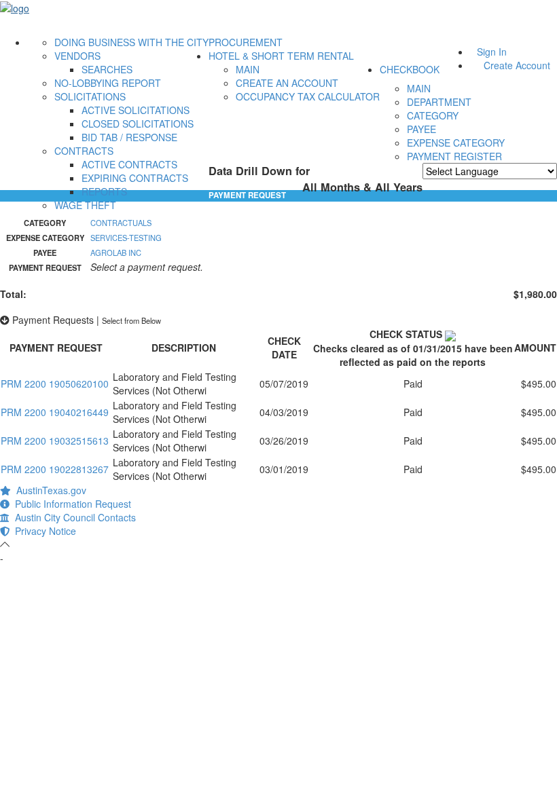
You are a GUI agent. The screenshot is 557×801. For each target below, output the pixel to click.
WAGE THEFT (85, 205)
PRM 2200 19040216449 (55, 412)
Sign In (492, 51)
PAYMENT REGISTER (454, 156)
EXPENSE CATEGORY (456, 142)
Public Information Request (70, 503)
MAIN (247, 69)
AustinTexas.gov (48, 490)
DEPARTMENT (439, 102)
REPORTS (104, 191)
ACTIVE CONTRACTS (129, 164)
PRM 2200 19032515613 (55, 440)
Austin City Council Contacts (73, 517)
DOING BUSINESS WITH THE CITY (131, 42)
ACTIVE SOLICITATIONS (136, 110)
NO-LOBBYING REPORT (107, 83)
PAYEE (421, 129)
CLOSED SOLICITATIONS (138, 123)
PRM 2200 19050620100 (55, 383)
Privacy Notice (43, 531)
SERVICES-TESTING (126, 237)
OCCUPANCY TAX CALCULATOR (308, 96)
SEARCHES (107, 69)
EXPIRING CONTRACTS (135, 178)
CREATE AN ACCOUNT (287, 83)
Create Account (517, 65)
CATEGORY (433, 115)
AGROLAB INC (115, 252)
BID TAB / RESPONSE (129, 137)
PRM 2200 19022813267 (55, 469)
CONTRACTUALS (120, 222)
